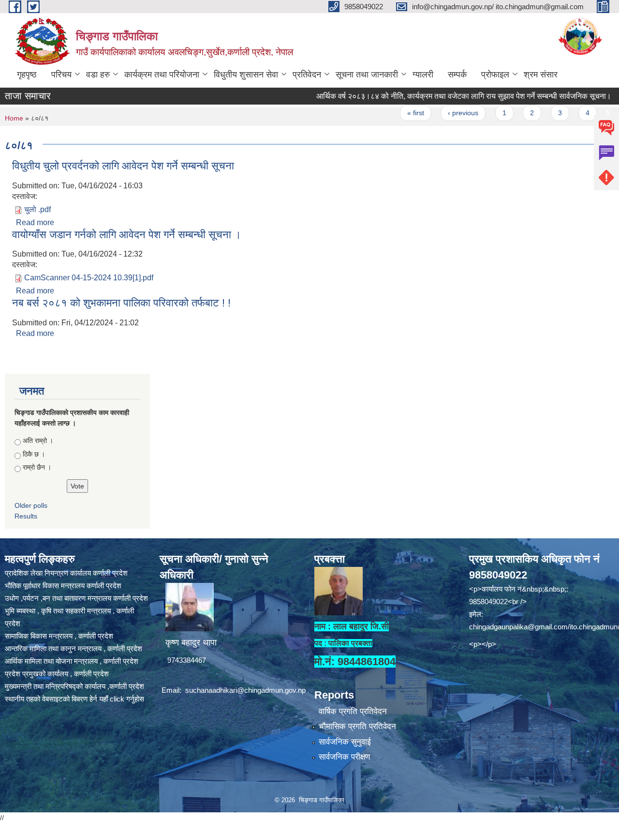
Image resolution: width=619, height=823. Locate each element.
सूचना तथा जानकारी (367, 74)
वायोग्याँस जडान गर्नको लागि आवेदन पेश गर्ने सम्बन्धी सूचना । (126, 235)
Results (26, 516)
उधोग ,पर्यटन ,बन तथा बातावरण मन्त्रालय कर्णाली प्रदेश (76, 598)
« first (397, 113)
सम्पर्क (457, 74)
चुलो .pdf (37, 209)
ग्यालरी (423, 74)
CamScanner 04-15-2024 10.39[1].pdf (88, 278)
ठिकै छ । (34, 454)
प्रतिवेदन (307, 74)
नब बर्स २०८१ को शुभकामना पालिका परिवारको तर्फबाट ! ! (121, 303)
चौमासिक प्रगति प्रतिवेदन (357, 726)
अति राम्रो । (38, 440)
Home (14, 118)
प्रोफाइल (495, 74)
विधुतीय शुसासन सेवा (246, 74)
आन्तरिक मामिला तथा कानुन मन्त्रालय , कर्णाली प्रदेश (73, 648)
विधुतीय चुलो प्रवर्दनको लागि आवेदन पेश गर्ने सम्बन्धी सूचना (123, 166)
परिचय (61, 74)
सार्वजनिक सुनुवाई (345, 742)
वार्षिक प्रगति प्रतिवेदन (353, 711)
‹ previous (445, 113)
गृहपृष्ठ (27, 74)
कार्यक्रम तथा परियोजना (161, 74)
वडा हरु (98, 74)
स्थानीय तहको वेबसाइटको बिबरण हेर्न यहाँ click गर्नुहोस (74, 699)
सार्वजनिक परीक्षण (344, 757)
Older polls (31, 505)
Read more (35, 222)
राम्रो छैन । (37, 467)
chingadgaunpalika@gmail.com (518, 627)
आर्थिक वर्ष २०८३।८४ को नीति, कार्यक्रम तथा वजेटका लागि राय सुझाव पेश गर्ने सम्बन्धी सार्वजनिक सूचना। (445, 96)
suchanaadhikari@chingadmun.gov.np (245, 690)
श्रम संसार (541, 74)
